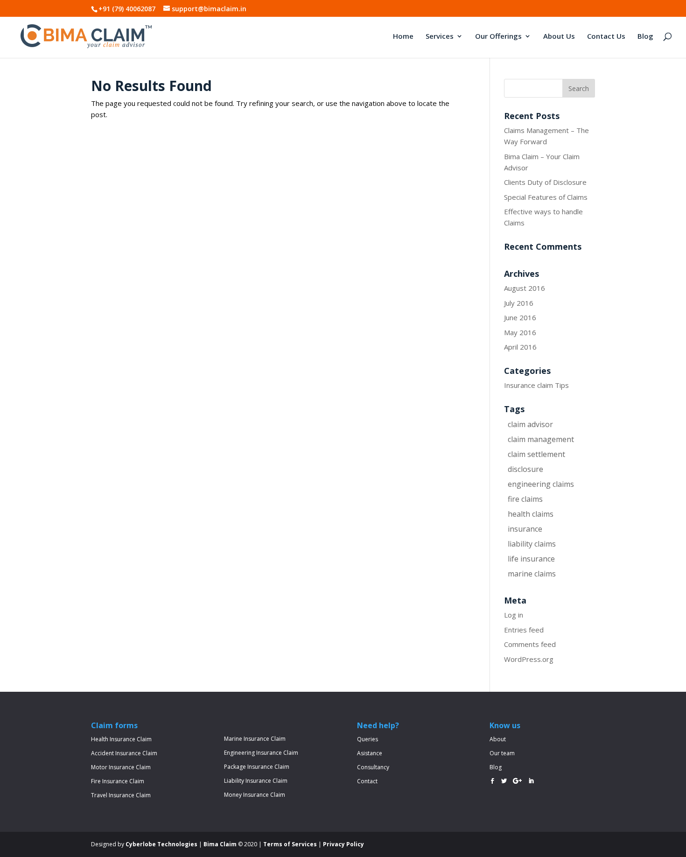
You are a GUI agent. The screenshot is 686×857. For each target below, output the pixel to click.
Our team (502, 753)
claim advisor (530, 424)
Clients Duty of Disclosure (545, 182)
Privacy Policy (343, 844)
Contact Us (606, 37)
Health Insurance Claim (121, 739)
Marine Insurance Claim (255, 739)
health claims (530, 514)
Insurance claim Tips (536, 385)
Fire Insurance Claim (117, 781)
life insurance (531, 559)
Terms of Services (290, 844)
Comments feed (530, 644)
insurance (525, 529)
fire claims (525, 499)
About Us (559, 37)
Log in (513, 614)
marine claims (532, 574)
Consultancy (373, 767)
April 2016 (520, 346)
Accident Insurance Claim (124, 753)
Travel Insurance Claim (121, 795)
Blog (645, 37)
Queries (367, 739)
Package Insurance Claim (256, 767)
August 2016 (524, 288)
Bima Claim (220, 844)
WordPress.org (528, 659)
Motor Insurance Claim (121, 767)
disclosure (525, 469)
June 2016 (520, 317)
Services (440, 37)
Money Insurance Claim (254, 795)
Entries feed (524, 629)
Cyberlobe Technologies (161, 844)
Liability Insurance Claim (255, 781)
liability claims (532, 544)
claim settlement (536, 454)
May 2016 (520, 332)
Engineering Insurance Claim (261, 753)
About (498, 739)
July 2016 (518, 303)
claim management (541, 439)
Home (403, 37)
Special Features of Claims (546, 197)
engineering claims (541, 484)
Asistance (369, 753)
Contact (367, 781)
